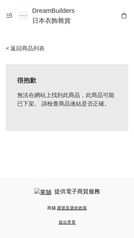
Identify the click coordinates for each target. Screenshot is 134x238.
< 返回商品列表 (25, 48)
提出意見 (67, 222)
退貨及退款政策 (72, 208)
